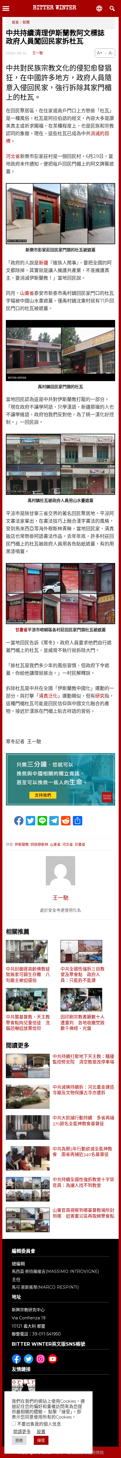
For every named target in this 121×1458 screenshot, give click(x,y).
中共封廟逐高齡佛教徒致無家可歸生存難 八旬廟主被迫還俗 (28, 974)
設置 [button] (41, 1431)
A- (111, 53)
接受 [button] (41, 1440)
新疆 (43, 263)
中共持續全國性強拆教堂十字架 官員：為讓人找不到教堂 (84, 1182)
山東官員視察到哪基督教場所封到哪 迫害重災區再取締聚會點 (83, 1213)
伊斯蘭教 (22, 844)
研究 (100, 696)
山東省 (27, 293)
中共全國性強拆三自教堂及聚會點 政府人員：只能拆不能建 (82, 974)
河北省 (13, 156)
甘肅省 (21, 629)
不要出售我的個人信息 (39, 1423)
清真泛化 (48, 696)
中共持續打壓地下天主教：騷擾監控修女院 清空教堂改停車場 (83, 1059)
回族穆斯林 (39, 844)
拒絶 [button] (19, 1440)
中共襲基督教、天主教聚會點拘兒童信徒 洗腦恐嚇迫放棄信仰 (28, 1022)
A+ (99, 53)
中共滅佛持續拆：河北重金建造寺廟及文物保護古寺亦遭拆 (83, 1090)
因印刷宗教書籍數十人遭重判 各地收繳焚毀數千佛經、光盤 (82, 1022)
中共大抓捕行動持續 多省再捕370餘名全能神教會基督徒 (83, 1120)
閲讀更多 (22, 1431)
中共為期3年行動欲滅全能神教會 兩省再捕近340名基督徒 (82, 1151)
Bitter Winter (54, 8)
